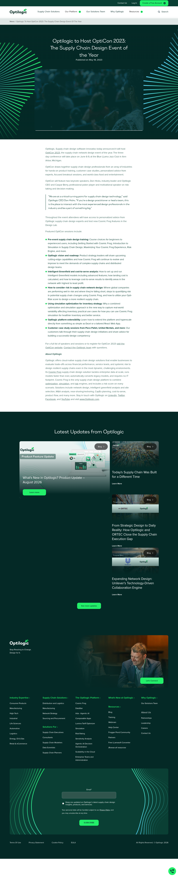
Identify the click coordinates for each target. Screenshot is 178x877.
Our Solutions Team (95, 12)
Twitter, (121, 395)
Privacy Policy (105, 810)
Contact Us (122, 3)
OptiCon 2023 (52, 153)
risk (76, 384)
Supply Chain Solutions (49, 12)
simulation (64, 384)
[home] (18, 11)
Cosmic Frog (54, 372)
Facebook (50, 399)
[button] (73, 11)
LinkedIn (112, 395)
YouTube (65, 399)
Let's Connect (152, 681)
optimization (51, 384)
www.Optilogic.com (89, 399)
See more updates (89, 606)
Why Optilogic (117, 12)
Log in (134, 3)
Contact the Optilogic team (77, 348)
